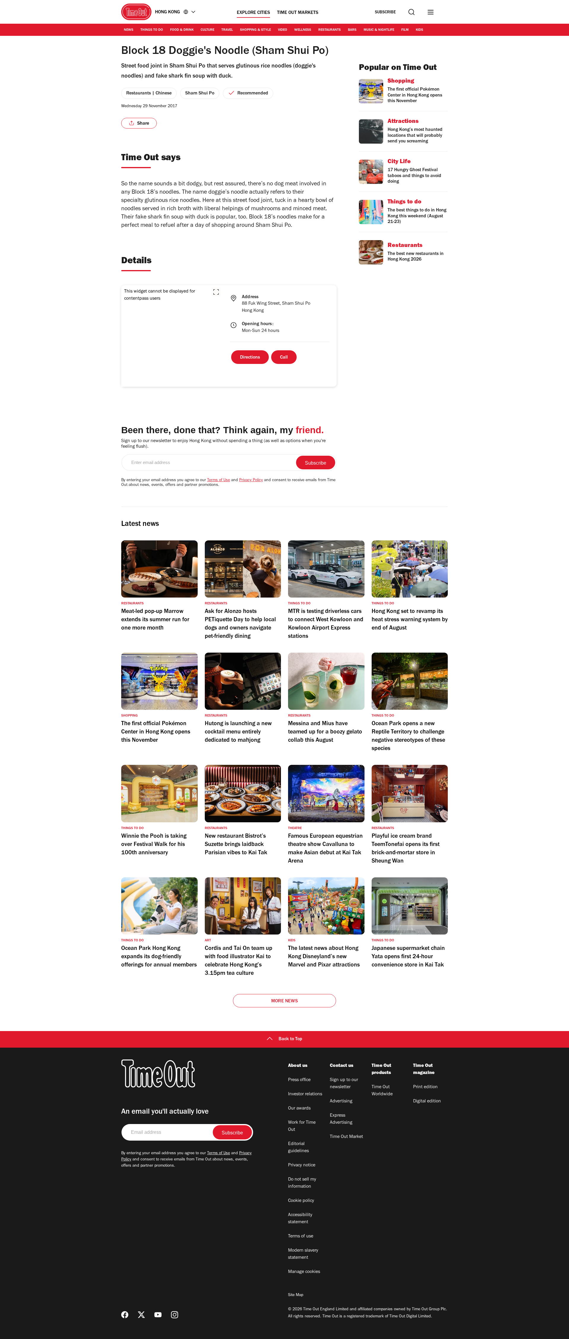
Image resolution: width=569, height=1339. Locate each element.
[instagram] (174, 1314)
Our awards (299, 1108)
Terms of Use (218, 481)
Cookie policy (301, 1201)
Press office (299, 1080)
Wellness (302, 30)
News (128, 30)
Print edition (425, 1087)
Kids (419, 30)
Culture (207, 30)
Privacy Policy (251, 481)
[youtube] (158, 1314)
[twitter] (141, 1314)
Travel (227, 30)
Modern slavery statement (303, 1254)
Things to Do (151, 30)
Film (405, 30)
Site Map (295, 1295)
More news (284, 1001)
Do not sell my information (302, 1183)
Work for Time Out (302, 1126)
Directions (250, 357)
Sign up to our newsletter (344, 1084)
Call (284, 357)
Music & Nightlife (379, 30)
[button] (216, 292)
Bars (352, 30)
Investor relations (305, 1094)
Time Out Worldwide (382, 1091)
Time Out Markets (297, 13)
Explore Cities (253, 13)
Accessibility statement (300, 1219)
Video (282, 30)
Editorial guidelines (298, 1148)
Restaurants (329, 30)
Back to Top (290, 1039)
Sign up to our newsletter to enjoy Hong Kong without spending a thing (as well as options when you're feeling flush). (223, 444)
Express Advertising (341, 1119)
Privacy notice (301, 1165)
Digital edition (427, 1101)
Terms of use (300, 1236)
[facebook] (124, 1314)
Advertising (341, 1101)
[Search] (411, 12)
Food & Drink (182, 30)
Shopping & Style (255, 30)
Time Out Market (346, 1137)
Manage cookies (304, 1272)
